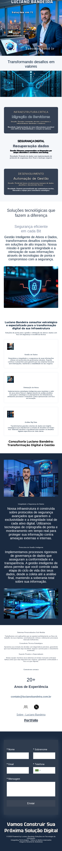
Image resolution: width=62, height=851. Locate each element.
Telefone (39, 764)
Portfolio (31, 720)
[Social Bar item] (25, 707)
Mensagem (13, 778)
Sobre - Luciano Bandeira (31, 714)
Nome (11, 749)
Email (10, 764)
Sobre (16, 33)
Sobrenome (40, 749)
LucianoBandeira (16, 35)
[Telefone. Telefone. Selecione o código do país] (38, 770)
